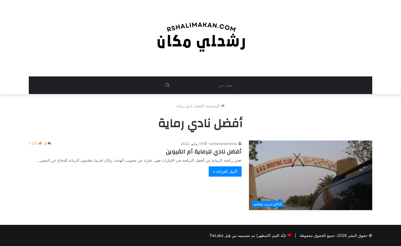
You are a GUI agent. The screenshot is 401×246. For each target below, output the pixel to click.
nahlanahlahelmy (223, 143)
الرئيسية (213, 105)
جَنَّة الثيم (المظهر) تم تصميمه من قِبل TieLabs (247, 235)
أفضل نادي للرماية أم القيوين (204, 151)
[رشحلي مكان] (200, 35)
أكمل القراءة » (225, 171)
